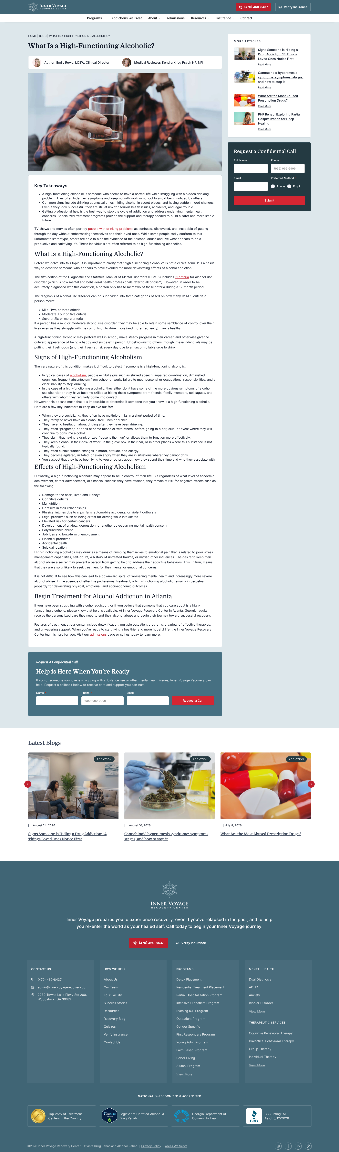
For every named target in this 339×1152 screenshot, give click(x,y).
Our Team (111, 987)
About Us (111, 979)
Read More (264, 64)
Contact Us (41, 969)
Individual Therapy (262, 1057)
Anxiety (254, 995)
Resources (111, 1011)
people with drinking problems (110, 229)
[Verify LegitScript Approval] (109, 1122)
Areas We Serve (176, 1146)
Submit (269, 200)
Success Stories (115, 1003)
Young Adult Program (192, 1042)
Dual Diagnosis (260, 979)
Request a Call (193, 700)
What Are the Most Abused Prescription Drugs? (261, 834)
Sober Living (185, 1058)
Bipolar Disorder (261, 1003)
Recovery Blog (114, 1019)
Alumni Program (188, 1066)
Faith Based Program (191, 1050)
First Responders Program (195, 1034)
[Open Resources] (208, 18)
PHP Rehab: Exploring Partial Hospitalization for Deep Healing (279, 118)
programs (185, 969)
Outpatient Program (190, 1019)
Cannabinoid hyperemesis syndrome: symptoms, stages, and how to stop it (280, 77)
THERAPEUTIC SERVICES (267, 1022)
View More (184, 1074)
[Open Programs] (104, 18)
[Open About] (159, 18)
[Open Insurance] (233, 18)
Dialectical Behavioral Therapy (271, 1041)
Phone (281, 186)
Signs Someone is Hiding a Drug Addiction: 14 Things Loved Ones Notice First (278, 54)
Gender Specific (188, 1026)
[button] (27, 784)
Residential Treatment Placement (200, 987)
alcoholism (78, 375)
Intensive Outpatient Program (197, 1003)
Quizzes (110, 1026)
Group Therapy (260, 1049)
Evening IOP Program (192, 1011)
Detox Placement (188, 979)
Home (32, 36)
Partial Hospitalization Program (199, 995)
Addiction (104, 759)
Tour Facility (113, 995)
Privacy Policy (151, 1146)
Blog (42, 36)
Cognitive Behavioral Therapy (271, 1033)
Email (296, 186)
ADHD (253, 987)
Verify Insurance (116, 1034)
